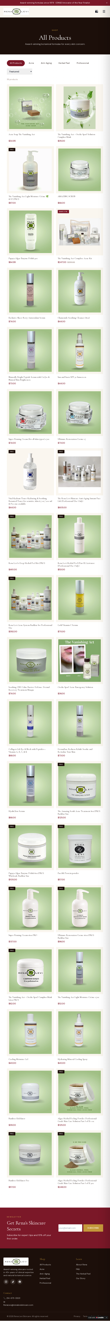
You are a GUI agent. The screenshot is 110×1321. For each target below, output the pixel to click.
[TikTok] (12, 1281)
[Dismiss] (106, 1317)
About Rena (81, 1264)
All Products (16, 63)
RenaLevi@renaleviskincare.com (18, 1305)
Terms (85, 1316)
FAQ (78, 1269)
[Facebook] (19, 1281)
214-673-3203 (13, 1298)
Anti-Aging (46, 63)
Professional (83, 63)
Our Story (80, 1278)
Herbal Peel (64, 63)
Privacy (77, 1316)
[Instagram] (6, 1281)
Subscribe (93, 1228)
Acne (31, 63)
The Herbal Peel (83, 1273)
